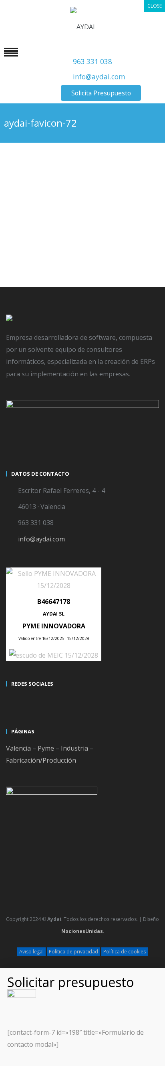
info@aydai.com (99, 76)
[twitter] (13, 702)
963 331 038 (92, 61)
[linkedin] (42, 702)
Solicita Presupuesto (101, 93)
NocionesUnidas (82, 931)
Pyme (46, 748)
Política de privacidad (73, 951)
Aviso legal (31, 951)
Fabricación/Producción (41, 760)
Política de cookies (124, 951)
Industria (74, 748)
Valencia (18, 748)
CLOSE (154, 5)
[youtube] (27, 702)
